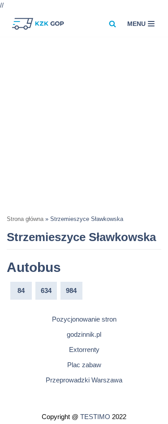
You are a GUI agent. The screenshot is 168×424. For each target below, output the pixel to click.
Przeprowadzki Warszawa (84, 380)
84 (21, 290)
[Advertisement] (84, 125)
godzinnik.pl (84, 334)
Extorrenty (84, 349)
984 (71, 290)
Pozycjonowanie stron (84, 319)
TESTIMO (95, 416)
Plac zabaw (84, 365)
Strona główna (25, 219)
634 (46, 290)
